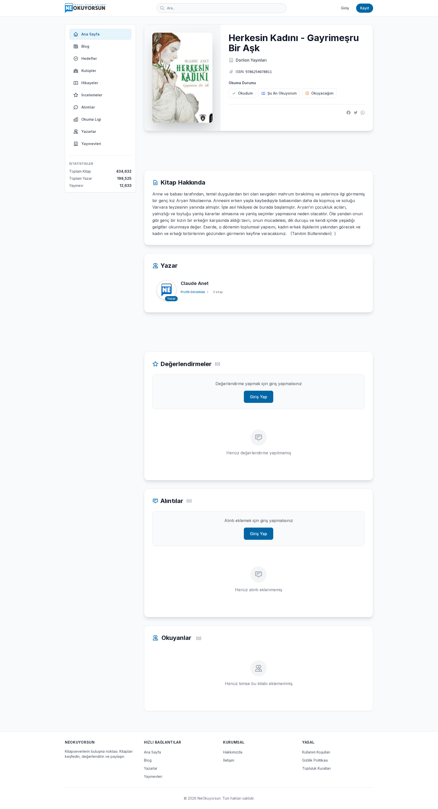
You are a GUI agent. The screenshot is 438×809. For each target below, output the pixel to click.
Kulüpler (88, 70)
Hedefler (89, 58)
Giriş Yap (258, 396)
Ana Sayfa (90, 34)
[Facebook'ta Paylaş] (348, 113)
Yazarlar (88, 131)
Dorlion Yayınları (251, 60)
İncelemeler (91, 95)
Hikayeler (89, 83)
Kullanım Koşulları (316, 752)
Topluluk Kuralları (316, 768)
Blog (85, 46)
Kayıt (364, 8)
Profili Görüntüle (193, 292)
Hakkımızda (232, 752)
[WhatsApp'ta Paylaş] (363, 113)
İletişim (228, 760)
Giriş (345, 8)
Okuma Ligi (91, 119)
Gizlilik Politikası (315, 760)
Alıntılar (88, 107)
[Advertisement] (258, 150)
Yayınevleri (91, 143)
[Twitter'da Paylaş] (356, 113)
